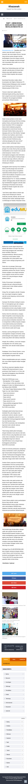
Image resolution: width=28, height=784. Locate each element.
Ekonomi (8, 678)
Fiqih (8, 742)
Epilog (8, 721)
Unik (8, 766)
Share (14, 578)
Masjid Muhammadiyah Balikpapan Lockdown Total (13, 605)
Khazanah (13, 777)
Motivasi (9, 734)
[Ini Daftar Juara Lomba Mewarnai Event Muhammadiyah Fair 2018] (14, 613)
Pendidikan (8, 690)
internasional (9, 702)
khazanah (8, 706)
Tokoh (8, 750)
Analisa (8, 725)
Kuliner (8, 762)
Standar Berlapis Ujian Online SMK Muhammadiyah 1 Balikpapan (14, 637)
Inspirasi (9, 738)
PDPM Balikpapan (17, 780)
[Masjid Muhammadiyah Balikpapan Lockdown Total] (14, 598)
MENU (25, 2)
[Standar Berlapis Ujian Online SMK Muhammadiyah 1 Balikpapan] (14, 629)
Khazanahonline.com (7, 50)
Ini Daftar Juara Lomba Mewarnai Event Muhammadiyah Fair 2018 (11, 621)
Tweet (14, 573)
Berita (7, 674)
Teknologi (8, 698)
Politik (7, 694)
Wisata (8, 754)
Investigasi (8, 682)
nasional (8, 710)
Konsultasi (9, 758)
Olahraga (8, 686)
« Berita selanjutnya (9, 649)
